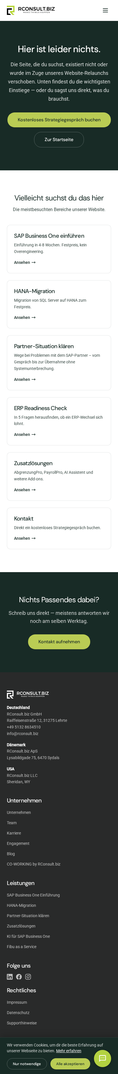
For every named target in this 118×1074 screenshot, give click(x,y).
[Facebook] (19, 977)
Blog (11, 853)
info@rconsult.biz (22, 733)
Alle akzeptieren (70, 1063)
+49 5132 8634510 (24, 727)
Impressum (17, 1002)
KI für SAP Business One (28, 936)
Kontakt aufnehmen (59, 642)
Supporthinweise (22, 1023)
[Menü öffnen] (105, 10)
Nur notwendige (27, 1063)
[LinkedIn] (10, 977)
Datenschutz (18, 1012)
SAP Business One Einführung (33, 895)
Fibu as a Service (21, 946)
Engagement (18, 843)
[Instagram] (28, 977)
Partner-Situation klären (28, 915)
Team (12, 822)
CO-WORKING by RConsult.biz (33, 864)
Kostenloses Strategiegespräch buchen (59, 120)
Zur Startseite (59, 140)
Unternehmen (19, 812)
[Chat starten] (102, 1058)
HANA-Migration (21, 905)
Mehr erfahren (68, 1050)
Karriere (14, 833)
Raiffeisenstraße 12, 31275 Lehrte (37, 720)
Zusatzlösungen (21, 926)
